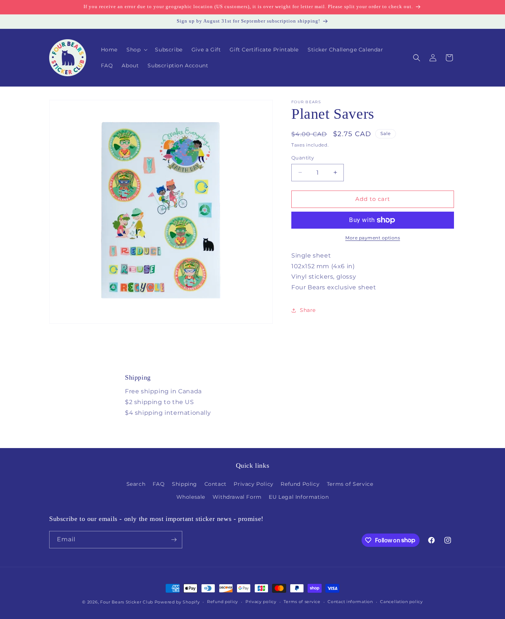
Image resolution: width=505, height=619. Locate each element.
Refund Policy (300, 484)
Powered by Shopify (177, 602)
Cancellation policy (401, 601)
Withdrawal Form (237, 497)
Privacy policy (261, 601)
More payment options (372, 237)
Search (136, 484)
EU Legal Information (299, 497)
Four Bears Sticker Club (126, 602)
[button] (136, 49)
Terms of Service (350, 484)
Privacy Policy (253, 484)
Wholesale (190, 497)
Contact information (350, 601)
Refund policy (222, 601)
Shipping (184, 484)
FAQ (159, 484)
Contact (215, 484)
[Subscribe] (174, 539)
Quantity (302, 158)
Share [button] (308, 310)
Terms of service (302, 601)
